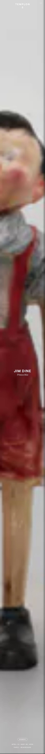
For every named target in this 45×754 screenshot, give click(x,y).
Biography (22, 739)
